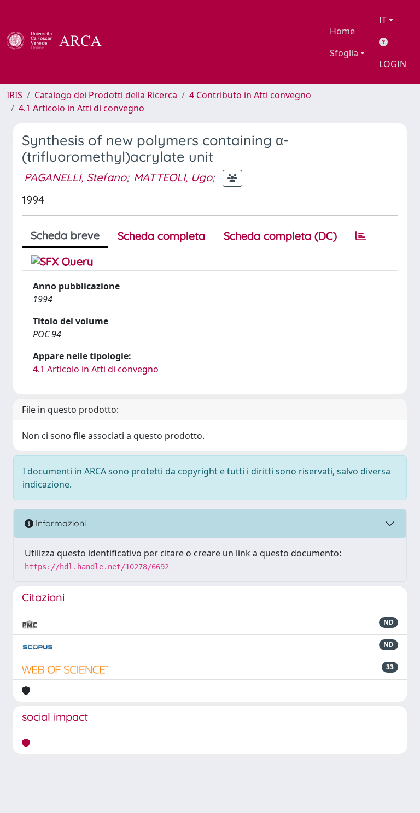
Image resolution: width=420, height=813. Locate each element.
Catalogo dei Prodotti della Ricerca (105, 95)
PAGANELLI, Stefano (75, 177)
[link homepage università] (131, 42)
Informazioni (59, 523)
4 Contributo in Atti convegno (250, 95)
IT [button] (383, 20)
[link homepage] (60, 42)
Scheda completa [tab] (161, 235)
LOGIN (392, 64)
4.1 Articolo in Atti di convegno (81, 108)
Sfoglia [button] (344, 53)
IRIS (14, 95)
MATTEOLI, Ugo (172, 177)
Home (342, 31)
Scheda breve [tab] (65, 235)
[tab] (361, 235)
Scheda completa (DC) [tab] (280, 235)
